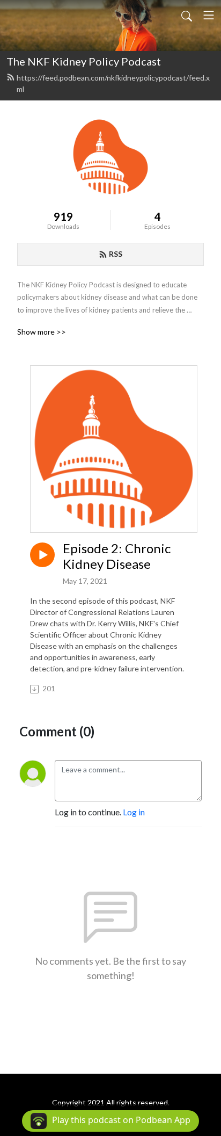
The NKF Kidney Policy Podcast (83, 61)
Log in (134, 812)
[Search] (186, 15)
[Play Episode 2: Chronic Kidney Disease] (42, 554)
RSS (115, 253)
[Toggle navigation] (208, 15)
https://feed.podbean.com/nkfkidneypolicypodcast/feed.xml (113, 83)
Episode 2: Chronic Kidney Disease (117, 556)
